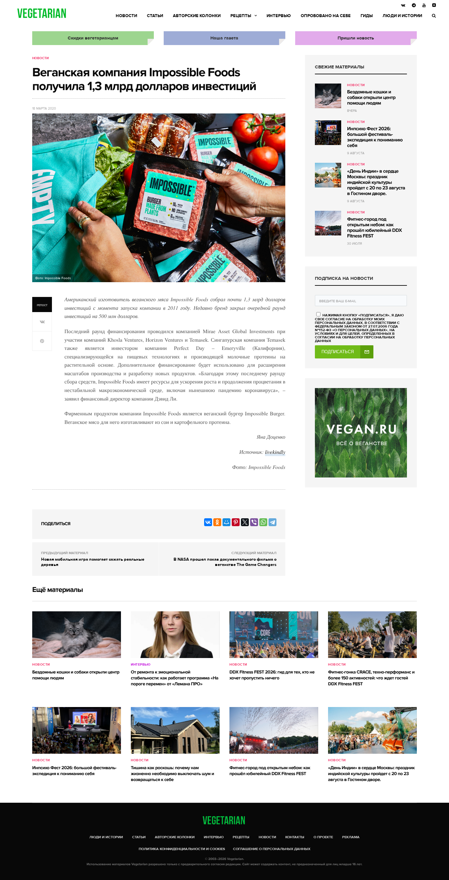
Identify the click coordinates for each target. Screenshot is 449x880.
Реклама (351, 837)
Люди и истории (402, 15)
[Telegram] (272, 522)
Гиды (367, 15)
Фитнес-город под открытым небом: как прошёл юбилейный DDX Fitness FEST (374, 227)
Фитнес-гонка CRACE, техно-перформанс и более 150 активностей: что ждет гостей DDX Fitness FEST (371, 678)
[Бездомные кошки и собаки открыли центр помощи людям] (328, 96)
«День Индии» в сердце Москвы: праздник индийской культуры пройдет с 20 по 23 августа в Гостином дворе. (376, 182)
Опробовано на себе (326, 15)
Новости (126, 15)
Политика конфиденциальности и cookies (182, 849)
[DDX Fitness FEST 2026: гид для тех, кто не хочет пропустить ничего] (273, 634)
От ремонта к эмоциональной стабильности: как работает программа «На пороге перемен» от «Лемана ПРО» (174, 678)
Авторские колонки (197, 15)
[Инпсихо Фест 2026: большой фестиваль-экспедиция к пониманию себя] (328, 132)
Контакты (294, 837)
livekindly (275, 452)
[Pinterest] (236, 522)
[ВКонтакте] (208, 522)
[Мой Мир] (226, 522)
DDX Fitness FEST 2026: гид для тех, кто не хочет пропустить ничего (272, 675)
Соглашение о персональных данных (271, 849)
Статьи (155, 15)
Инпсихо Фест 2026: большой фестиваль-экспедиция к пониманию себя (375, 137)
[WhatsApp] (263, 522)
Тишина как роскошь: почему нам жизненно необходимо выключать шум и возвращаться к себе (172, 774)
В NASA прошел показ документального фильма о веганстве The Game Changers (225, 562)
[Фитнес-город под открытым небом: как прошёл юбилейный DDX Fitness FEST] (328, 223)
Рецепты (240, 15)
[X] (245, 522)
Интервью (279, 15)
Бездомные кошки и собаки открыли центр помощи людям (371, 97)
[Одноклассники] (217, 522)
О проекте (323, 837)
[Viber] (254, 522)
